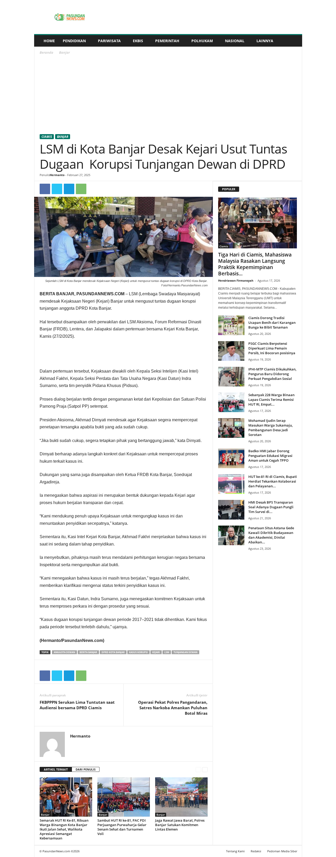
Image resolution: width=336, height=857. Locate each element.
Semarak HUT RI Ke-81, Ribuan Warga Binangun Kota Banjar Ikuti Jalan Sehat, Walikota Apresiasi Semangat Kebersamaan (64, 829)
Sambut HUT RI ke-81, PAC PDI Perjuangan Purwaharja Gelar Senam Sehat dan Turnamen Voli (121, 827)
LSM (166, 652)
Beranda (46, 52)
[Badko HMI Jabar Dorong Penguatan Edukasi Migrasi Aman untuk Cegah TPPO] (231, 458)
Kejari (156, 652)
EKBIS (138, 40)
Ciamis (46, 136)
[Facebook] (45, 189)
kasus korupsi (138, 652)
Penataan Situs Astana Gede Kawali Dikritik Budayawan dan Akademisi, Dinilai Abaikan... (271, 535)
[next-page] (205, 769)
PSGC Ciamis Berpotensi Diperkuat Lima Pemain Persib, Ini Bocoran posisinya (271, 348)
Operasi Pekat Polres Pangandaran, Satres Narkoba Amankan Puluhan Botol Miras (172, 708)
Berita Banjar (88, 652)
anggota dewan (64, 652)
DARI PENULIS (86, 769)
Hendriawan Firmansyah (235, 280)
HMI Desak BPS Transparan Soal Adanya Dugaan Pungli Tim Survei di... (270, 507)
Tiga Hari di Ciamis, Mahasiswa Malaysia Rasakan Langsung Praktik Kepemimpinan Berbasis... (255, 264)
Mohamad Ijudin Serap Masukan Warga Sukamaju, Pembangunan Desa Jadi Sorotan (270, 427)
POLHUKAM (202, 40)
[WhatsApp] (81, 189)
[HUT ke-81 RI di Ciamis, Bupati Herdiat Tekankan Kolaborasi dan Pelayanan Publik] (231, 484)
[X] (57, 189)
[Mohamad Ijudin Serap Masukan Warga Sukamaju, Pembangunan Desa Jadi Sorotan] (231, 428)
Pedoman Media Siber (282, 851)
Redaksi (256, 851)
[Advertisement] (168, 95)
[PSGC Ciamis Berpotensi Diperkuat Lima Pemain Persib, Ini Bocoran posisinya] (231, 351)
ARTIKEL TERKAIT (56, 769)
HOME (49, 40)
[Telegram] (69, 189)
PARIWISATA (109, 40)
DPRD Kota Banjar (113, 652)
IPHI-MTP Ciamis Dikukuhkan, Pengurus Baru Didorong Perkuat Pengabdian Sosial (272, 374)
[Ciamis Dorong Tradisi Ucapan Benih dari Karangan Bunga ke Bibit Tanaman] (231, 325)
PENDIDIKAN (74, 40)
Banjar (62, 136)
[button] (294, 41)
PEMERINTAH (167, 40)
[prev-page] (198, 769)
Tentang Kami (235, 851)
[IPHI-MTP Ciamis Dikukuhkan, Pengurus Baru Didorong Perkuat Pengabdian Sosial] (231, 376)
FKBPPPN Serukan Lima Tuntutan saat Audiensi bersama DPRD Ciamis (77, 705)
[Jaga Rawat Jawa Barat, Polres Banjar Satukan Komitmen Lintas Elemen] (181, 797)
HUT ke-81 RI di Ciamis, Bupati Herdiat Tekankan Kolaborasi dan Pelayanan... (272, 481)
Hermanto (57, 175)
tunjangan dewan (185, 652)
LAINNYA (264, 40)
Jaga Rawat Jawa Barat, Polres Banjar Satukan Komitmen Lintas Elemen (179, 825)
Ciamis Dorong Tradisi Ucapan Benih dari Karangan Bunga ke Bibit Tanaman (272, 322)
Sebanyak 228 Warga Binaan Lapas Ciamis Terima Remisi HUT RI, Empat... (271, 399)
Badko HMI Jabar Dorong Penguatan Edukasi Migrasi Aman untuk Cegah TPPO (270, 456)
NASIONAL (234, 40)
